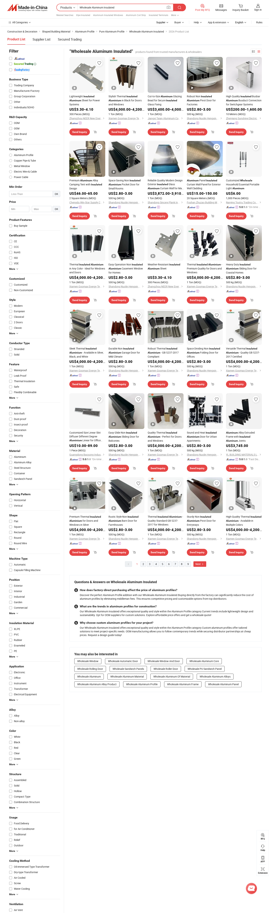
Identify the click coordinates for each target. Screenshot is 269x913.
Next (198, 564)
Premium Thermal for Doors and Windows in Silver (85, 520)
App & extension (217, 22)
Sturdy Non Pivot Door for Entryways (201, 520)
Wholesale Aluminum (89, 676)
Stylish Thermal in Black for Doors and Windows (125, 100)
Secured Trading (70, 39)
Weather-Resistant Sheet (164, 266)
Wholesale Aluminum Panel (223, 684)
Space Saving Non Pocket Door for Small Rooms (125, 184)
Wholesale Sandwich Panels (128, 669)
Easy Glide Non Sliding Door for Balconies (124, 436)
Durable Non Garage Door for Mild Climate (124, 352)
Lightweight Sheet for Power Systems (84, 100)
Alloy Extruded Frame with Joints (240, 436)
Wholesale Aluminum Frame (183, 684)
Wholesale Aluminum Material (127, 676)
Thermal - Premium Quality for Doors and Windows (204, 268)
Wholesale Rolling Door (90, 669)
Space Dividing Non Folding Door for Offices (203, 352)
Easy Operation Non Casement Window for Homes (126, 268)
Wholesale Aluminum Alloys (215, 676)
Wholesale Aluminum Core (204, 661)
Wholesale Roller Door (166, 669)
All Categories (20, 22)
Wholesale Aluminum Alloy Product (97, 684)
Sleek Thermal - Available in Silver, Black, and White (86, 352)
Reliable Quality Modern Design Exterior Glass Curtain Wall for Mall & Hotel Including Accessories (165, 184)
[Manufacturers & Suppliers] (27, 7)
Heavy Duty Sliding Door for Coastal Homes (241, 268)
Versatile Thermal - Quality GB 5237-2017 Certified (243, 352)
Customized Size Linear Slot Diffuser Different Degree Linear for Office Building (85, 436)
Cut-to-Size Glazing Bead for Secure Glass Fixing (165, 100)
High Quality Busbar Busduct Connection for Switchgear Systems (243, 100)
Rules (259, 22)
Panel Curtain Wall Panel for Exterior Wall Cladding (204, 184)
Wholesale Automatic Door (123, 661)
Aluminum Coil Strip (136, 15)
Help (196, 22)
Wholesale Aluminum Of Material (171, 676)
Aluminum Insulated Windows (108, 15)
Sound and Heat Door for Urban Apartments (202, 436)
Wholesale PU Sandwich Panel (205, 669)
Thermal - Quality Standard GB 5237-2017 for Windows (165, 520)
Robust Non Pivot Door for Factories (201, 100)
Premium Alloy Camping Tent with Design (85, 184)
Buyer (177, 22)
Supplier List (42, 39)
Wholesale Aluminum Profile (142, 684)
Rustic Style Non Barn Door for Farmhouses (124, 520)
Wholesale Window (87, 661)
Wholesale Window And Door (163, 661)
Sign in (258, 9)
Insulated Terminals (158, 15)
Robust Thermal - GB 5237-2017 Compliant (163, 352)
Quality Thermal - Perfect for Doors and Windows (165, 436)
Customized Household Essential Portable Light (242, 184)
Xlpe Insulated (83, 15)
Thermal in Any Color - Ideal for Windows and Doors (87, 268)
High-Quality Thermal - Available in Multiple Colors (243, 520)
